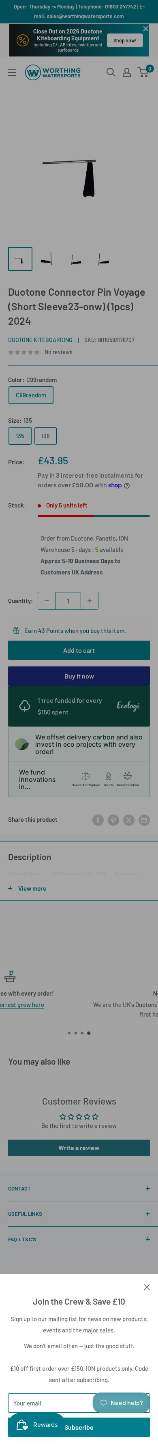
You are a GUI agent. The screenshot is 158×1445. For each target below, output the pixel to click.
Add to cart (79, 650)
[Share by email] (144, 819)
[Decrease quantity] (46, 600)
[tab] (23, 875)
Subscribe (79, 1427)
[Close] (147, 1286)
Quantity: (20, 600)
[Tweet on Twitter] (129, 819)
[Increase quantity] (89, 600)
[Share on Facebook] (98, 819)
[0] (143, 72)
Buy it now (79, 676)
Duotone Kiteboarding (40, 339)
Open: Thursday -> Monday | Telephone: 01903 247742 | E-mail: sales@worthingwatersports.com (79, 11)
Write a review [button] (79, 1147)
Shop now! (125, 40)
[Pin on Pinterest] (113, 819)
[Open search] (111, 72)
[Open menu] (12, 72)
